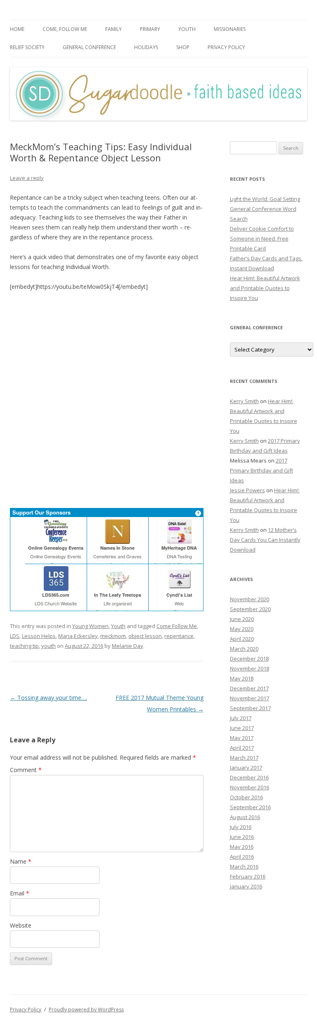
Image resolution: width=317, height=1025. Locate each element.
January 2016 (246, 886)
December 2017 (249, 688)
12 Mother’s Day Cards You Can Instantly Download (265, 539)
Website (20, 925)
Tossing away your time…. (48, 697)
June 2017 (242, 728)
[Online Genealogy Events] (56, 540)
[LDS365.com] (56, 587)
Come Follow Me (176, 626)
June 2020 (242, 619)
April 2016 (242, 856)
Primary (150, 29)
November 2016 (249, 787)
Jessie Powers (247, 490)
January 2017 (246, 767)
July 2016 (240, 827)
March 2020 (244, 648)
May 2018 (241, 678)
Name (20, 861)
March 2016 (244, 866)
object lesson (145, 636)
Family (113, 29)
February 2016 (247, 876)
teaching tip (24, 645)
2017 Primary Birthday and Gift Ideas (261, 470)
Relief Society (27, 47)
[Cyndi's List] (179, 587)
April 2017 (242, 747)
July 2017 (240, 718)
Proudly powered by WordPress (86, 1009)
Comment (26, 770)
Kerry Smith (244, 401)
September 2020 (250, 609)
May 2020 (241, 629)
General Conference (89, 47)
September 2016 (250, 807)
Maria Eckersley (78, 636)
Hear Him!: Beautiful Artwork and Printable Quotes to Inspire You (265, 288)
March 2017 (244, 757)
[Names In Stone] (118, 540)
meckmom (113, 636)
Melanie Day (127, 645)
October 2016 (246, 797)
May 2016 (241, 846)
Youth (187, 29)
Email (19, 893)
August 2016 (245, 817)
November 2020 (249, 599)
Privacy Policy (226, 47)
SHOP (182, 47)
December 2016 (249, 777)
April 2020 (242, 638)
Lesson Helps (39, 636)
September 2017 (250, 708)
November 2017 (249, 698)
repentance (179, 636)
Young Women (90, 626)
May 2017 (241, 738)
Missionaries (230, 29)
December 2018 (249, 658)
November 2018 (249, 668)
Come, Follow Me (65, 29)
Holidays (146, 47)
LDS (14, 636)
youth (48, 645)
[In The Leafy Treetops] (118, 587)
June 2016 (242, 837)
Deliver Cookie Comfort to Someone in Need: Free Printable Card (262, 238)
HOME (17, 29)
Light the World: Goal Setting (265, 199)
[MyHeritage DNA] (179, 540)
